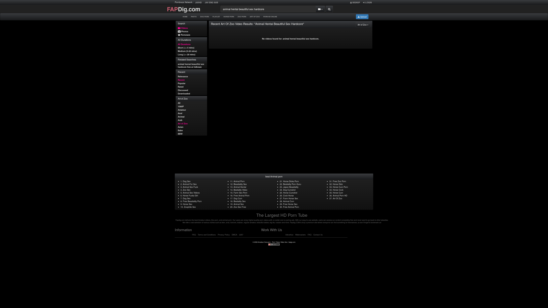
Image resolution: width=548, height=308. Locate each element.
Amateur (182, 109)
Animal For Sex (190, 184)
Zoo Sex (186, 189)
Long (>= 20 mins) (186, 54)
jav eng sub (211, 2)
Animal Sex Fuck (190, 187)
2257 (241, 234)
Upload (363, 16)
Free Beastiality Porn (192, 201)
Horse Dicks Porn (291, 181)
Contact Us (318, 234)
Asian (180, 126)
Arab (180, 120)
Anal (180, 113)
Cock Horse (288, 195)
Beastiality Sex (240, 184)
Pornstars (185, 34)
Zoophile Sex (190, 206)
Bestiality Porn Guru (292, 184)
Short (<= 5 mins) (186, 47)
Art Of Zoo (255, 17)
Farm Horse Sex (290, 198)
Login (368, 2)
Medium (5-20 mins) (187, 51)
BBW (180, 133)
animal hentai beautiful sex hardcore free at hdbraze (191, 65)
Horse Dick (338, 184)
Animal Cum (288, 201)
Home (185, 17)
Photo (194, 17)
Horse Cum (338, 192)
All (179, 103)
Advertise (289, 234)
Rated (181, 86)
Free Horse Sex (290, 204)
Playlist (216, 17)
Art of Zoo (183, 123)
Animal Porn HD (340, 195)
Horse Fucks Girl (190, 195)
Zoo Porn (242, 17)
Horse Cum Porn (340, 187)
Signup (356, 2)
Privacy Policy (224, 234)
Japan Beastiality (290, 187)
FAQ (194, 234)
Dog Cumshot (289, 189)
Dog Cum (238, 198)
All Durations (184, 44)
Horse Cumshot (290, 192)
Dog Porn (204, 17)
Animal (181, 116)
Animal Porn (239, 181)
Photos (184, 31)
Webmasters (300, 234)
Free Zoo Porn (339, 181)
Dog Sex (187, 181)
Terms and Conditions (207, 234)
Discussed (183, 90)
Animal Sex (239, 204)
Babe (180, 130)
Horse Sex (187, 204)
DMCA (234, 234)
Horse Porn (228, 17)
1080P (181, 106)
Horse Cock (338, 189)
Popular (181, 83)
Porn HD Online (270, 17)
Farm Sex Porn (240, 192)
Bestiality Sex (240, 201)
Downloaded (184, 93)
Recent (181, 79)
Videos (184, 28)
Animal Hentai (240, 187)
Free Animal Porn (241, 195)
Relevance (183, 76)
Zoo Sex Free (240, 206)
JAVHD (198, 2)
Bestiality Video (240, 189)
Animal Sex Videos (191, 192)
